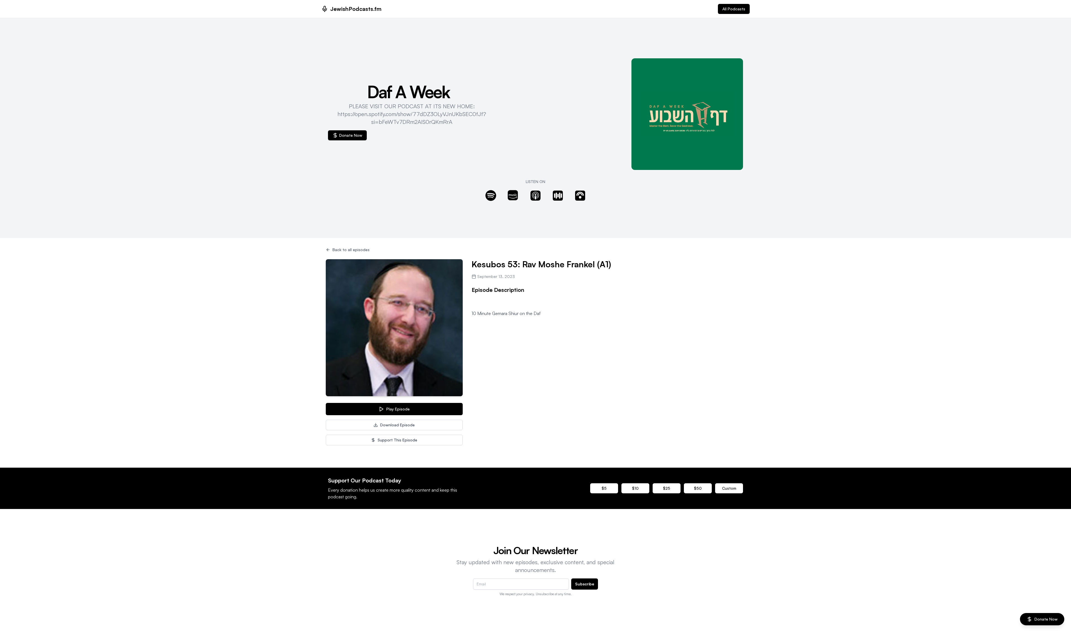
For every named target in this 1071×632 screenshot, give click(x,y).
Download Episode (397, 424)
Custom (729, 488)
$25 (666, 488)
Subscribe (584, 583)
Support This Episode (397, 440)
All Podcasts (733, 8)
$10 (635, 488)
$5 (604, 488)
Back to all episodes (351, 249)
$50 (698, 488)
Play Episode (398, 409)
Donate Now (350, 135)
